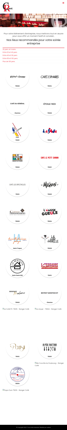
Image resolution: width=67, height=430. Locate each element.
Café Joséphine (17, 130)
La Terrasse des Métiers (49, 266)
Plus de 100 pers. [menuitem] (9, 61)
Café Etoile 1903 (49, 103)
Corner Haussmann (17, 212)
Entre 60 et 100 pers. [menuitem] (10, 58)
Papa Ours (17, 390)
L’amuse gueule (49, 212)
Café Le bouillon (17, 157)
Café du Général (17, 103)
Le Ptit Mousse (17, 374)
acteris (49, 427)
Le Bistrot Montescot (49, 293)
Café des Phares (49, 76)
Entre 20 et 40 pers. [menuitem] (10, 52)
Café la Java (49, 130)
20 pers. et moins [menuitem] (9, 49)
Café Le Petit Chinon (49, 157)
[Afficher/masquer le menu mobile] (63, 3)
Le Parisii (17, 347)
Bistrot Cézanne (17, 76)
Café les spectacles (17, 184)
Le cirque (49, 309)
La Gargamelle (49, 239)
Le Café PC (17, 309)
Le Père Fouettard (49, 347)
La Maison (17, 266)
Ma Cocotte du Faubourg (49, 364)
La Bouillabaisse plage (17, 239)
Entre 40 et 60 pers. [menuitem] (10, 55)
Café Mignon (49, 184)
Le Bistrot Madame (17, 293)
